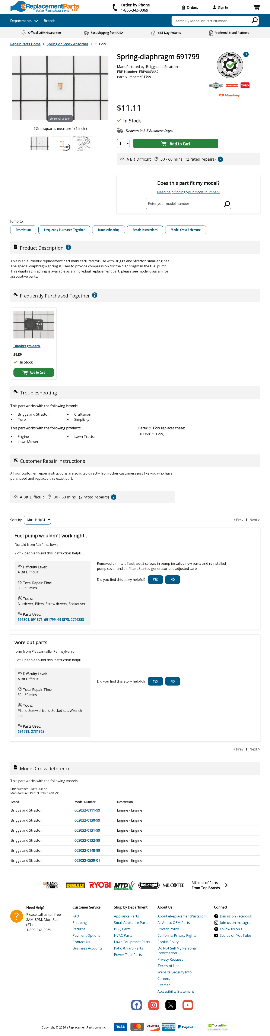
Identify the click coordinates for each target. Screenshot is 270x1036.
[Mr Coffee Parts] (173, 885)
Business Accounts (87, 948)
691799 (50, 619)
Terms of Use (168, 965)
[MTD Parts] (124, 885)
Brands (49, 20)
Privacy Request (170, 959)
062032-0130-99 (87, 820)
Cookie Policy (168, 941)
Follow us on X (231, 929)
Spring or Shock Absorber (67, 44)
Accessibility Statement (176, 991)
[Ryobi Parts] (100, 885)
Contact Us (81, 941)
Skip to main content (135, 7)
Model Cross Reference (186, 229)
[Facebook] (136, 1005)
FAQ (76, 916)
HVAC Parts (123, 935)
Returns (79, 929)
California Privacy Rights (177, 935)
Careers (164, 978)
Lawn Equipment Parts (132, 941)
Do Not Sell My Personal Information (177, 950)
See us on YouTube (235, 935)
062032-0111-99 (87, 810)
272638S (77, 619)
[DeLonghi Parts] (149, 885)
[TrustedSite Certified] (217, 1027)
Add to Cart (180, 143)
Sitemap (164, 985)
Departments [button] (21, 20)
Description (23, 229)
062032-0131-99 (87, 830)
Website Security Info (175, 972)
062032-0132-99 (87, 840)
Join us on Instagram (236, 922)
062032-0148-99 (87, 850)
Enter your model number (168, 203)
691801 (23, 619)
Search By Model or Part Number (200, 21)
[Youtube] (187, 1005)
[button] (256, 7)
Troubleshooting (108, 229)
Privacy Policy (168, 929)
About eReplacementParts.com (182, 916)
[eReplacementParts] (45, 6)
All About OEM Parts (174, 922)
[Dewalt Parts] (75, 885)
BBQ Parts (122, 929)
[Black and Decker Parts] (50, 885)
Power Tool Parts (128, 954)
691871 (36, 619)
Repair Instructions (145, 229)
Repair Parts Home (25, 44)
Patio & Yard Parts (128, 948)
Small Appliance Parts (131, 922)
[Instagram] (153, 1005)
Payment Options (86, 935)
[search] (254, 20)
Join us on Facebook (236, 916)
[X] (170, 1005)
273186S (37, 731)
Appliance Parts (126, 916)
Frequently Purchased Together (64, 229)
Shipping (80, 922)
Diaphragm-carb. (27, 346)
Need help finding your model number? (188, 192)
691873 (63, 619)
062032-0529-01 (87, 860)
